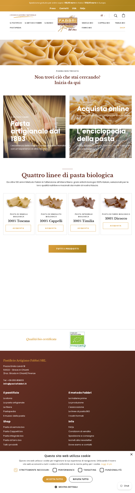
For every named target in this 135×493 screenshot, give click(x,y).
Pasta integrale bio (13, 435)
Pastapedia (9, 411)
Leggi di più (106, 464)
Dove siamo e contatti (80, 444)
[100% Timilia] (84, 202)
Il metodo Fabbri (80, 393)
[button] (115, 16)
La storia (7, 398)
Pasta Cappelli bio (13, 431)
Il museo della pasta (14, 415)
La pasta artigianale (14, 402)
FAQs (71, 427)
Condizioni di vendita (79, 431)
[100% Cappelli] (51, 202)
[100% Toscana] (19, 202)
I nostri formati (76, 415)
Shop (6, 421)
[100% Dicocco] (116, 202)
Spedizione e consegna (81, 435)
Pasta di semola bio (14, 427)
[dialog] (67, 472)
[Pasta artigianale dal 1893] (67, 23)
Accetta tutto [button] (54, 479)
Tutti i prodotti (67, 248)
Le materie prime (77, 398)
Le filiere (7, 407)
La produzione (76, 402)
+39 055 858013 (15, 380)
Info (71, 421)
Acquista (18, 228)
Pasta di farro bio (12, 440)
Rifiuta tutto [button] (81, 479)
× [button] (131, 454)
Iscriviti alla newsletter (80, 440)
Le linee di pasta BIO (79, 411)
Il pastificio (11, 393)
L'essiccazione (76, 407)
